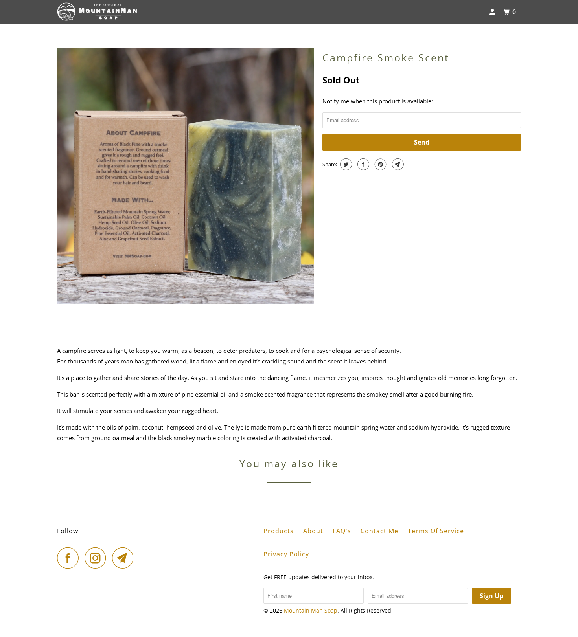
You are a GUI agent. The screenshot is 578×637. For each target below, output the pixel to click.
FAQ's (342, 531)
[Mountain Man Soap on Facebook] (70, 558)
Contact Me (379, 531)
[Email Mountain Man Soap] (125, 558)
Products (278, 531)
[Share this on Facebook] (362, 164)
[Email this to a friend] (397, 164)
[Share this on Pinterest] (380, 164)
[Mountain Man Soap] (97, 12)
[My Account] (493, 12)
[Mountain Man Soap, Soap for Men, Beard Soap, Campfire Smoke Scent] (186, 176)
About (313, 531)
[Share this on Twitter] (345, 164)
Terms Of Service (436, 531)
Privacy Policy (286, 554)
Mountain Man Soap (310, 610)
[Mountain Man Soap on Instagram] (97, 558)
